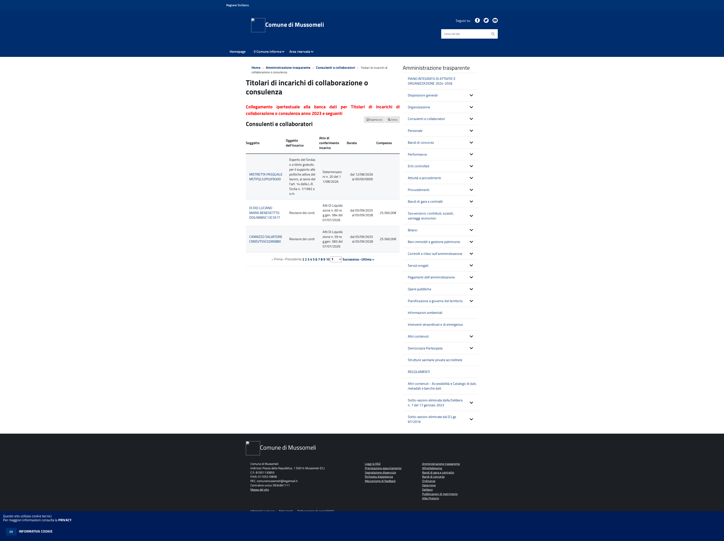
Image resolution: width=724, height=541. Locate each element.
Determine (429, 485)
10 (328, 259)
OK (11, 532)
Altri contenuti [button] (418, 336)
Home (256, 67)
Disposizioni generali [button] (423, 95)
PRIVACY (64, 520)
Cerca (393, 119)
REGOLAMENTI (419, 371)
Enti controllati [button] (418, 166)
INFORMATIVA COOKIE (35, 531)
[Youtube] (495, 20)
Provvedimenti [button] (418, 189)
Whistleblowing (432, 468)
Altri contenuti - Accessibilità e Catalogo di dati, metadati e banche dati (442, 386)
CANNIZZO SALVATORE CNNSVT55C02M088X (265, 239)
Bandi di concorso (433, 476)
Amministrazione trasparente (288, 67)
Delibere (427, 489)
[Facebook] (477, 20)
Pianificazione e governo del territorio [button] (435, 300)
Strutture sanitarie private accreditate (435, 359)
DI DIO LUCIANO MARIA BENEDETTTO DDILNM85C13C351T (264, 212)
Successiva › (352, 259)
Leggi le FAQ (373, 464)
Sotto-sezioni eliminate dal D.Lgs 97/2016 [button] (432, 419)
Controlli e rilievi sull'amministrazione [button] (435, 253)
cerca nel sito (452, 34)
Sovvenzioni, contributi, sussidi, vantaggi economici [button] (431, 216)
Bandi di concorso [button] (421, 142)
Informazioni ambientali (425, 312)
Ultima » (367, 259)
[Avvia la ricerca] (493, 33)
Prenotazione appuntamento (383, 468)
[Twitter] (486, 20)
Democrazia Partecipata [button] (425, 348)
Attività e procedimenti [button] (424, 177)
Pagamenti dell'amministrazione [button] (431, 277)
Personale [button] (415, 130)
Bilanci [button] (412, 230)
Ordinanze (428, 481)
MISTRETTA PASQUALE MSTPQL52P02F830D (265, 177)
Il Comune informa (267, 51)
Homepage (237, 51)
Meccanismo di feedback (380, 481)
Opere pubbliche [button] (419, 289)
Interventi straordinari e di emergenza (435, 324)
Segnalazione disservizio (380, 472)
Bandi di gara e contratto (438, 472)
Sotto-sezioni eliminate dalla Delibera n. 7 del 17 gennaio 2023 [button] (435, 403)
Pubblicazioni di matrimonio (440, 494)
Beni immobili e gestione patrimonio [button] (434, 241)
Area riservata (299, 51)
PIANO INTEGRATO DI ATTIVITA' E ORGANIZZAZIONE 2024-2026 (432, 81)
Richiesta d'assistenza (379, 476)
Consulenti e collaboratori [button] (426, 118)
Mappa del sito (259, 489)
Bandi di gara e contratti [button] (425, 201)
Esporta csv (375, 119)
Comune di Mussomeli (294, 24)
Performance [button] (417, 154)
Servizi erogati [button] (418, 265)
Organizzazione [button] (419, 107)
